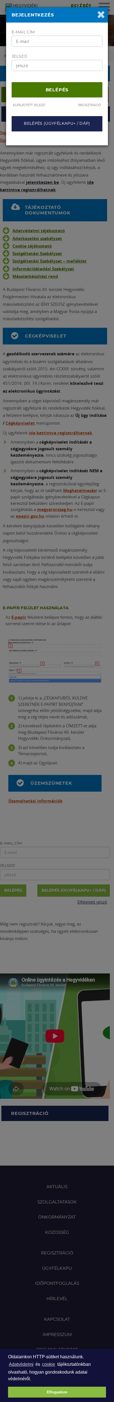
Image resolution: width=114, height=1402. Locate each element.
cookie (48, 1364)
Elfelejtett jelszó (29, 105)
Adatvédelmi (21, 1364)
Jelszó (19, 56)
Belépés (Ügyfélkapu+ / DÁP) (57, 124)
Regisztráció (89, 105)
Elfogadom (57, 1392)
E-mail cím (23, 32)
